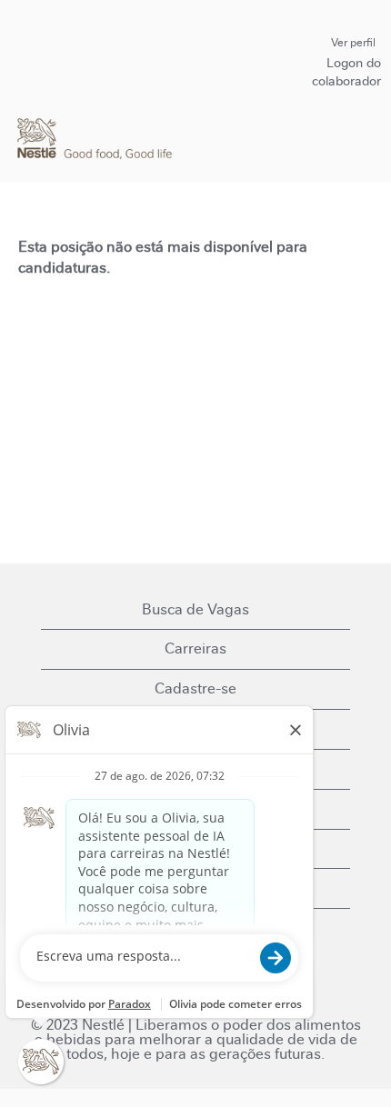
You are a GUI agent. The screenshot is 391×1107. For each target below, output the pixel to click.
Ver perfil (353, 42)
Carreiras (195, 648)
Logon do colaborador (346, 72)
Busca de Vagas (195, 609)
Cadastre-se (195, 688)
